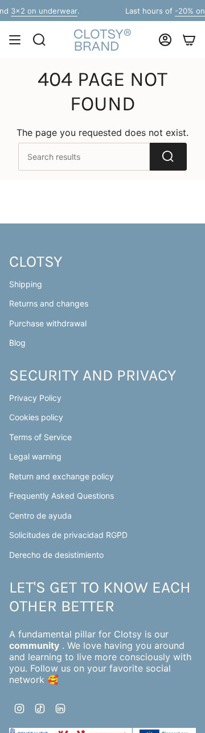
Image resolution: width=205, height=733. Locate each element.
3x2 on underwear (39, 10)
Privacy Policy (35, 398)
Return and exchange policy (61, 476)
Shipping (25, 284)
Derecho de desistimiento (56, 555)
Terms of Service (40, 437)
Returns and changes (48, 303)
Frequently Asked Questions (61, 495)
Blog (17, 342)
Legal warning (35, 456)
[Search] (168, 157)
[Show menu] (14, 40)
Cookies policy (36, 417)
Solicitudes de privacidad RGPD (68, 535)
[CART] (189, 40)
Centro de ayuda (40, 515)
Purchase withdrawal (48, 323)
